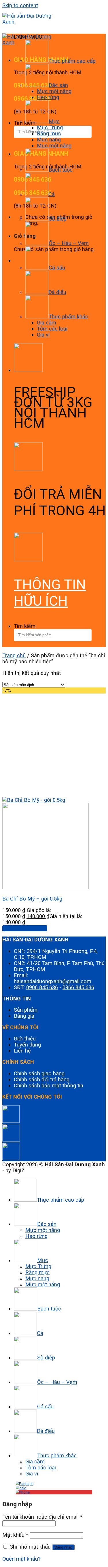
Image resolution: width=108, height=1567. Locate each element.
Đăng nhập (63, 1547)
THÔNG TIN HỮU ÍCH (50, 592)
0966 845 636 (78, 987)
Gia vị (43, 335)
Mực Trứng (50, 127)
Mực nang (49, 139)
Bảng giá (24, 1016)
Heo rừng (48, 97)
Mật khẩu (15, 1535)
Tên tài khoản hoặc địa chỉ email (42, 1517)
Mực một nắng (54, 91)
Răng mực (49, 133)
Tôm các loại (52, 329)
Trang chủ (14, 655)
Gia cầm (46, 323)
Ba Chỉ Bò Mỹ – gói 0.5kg (32, 899)
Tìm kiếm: (25, 626)
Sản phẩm (25, 1010)
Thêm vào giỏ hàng (24, 928)
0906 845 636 (42, 987)
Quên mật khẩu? (21, 1559)
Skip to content (20, 5)
